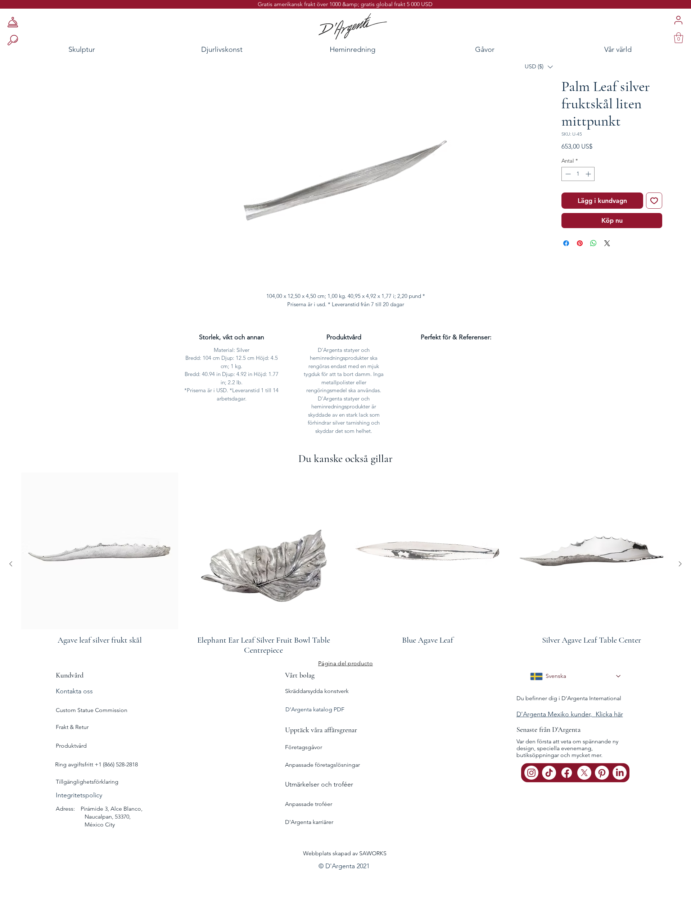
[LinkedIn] (620, 795)
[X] (584, 795)
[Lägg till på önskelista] (654, 223)
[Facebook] (567, 795)
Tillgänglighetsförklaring (87, 804)
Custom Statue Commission (91, 732)
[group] (345, 586)
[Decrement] (567, 196)
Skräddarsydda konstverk (317, 713)
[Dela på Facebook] (566, 265)
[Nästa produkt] (680, 586)
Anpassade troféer (308, 826)
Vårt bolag (300, 697)
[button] (538, 67)
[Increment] (589, 196)
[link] (678, 37)
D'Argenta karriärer (309, 844)
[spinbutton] (578, 196)
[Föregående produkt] (10, 586)
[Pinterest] (602, 795)
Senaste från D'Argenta (548, 752)
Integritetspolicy (79, 817)
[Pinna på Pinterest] (579, 265)
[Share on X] (607, 265)
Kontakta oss (74, 713)
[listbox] (538, 67)
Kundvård (69, 697)
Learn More (588, 169)
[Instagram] (531, 795)
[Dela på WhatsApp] (593, 265)
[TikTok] (549, 795)
